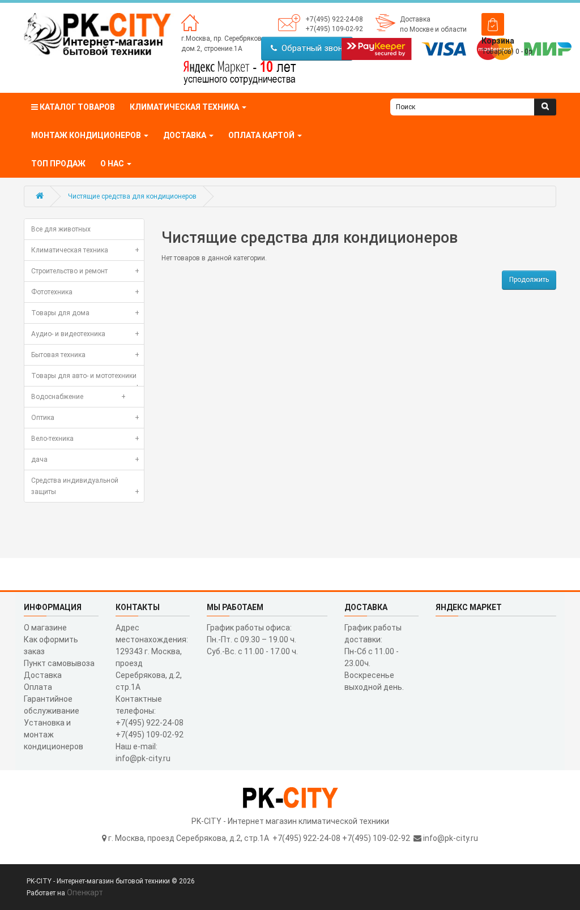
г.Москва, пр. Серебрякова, (224, 38)
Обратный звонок (314, 48)
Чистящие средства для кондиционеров (132, 196)
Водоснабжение (78, 397)
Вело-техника (85, 439)
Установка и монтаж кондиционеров (53, 734)
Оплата (38, 687)
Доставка (415, 19)
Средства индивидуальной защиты (85, 486)
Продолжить (529, 280)
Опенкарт (85, 892)
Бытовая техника (85, 355)
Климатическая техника (85, 250)
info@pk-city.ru (450, 838)
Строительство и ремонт (85, 271)
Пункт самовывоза (59, 663)
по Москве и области (433, 29)
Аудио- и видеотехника (85, 334)
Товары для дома (85, 313)
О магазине (45, 627)
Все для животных (61, 229)
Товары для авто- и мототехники (85, 379)
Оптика (85, 418)
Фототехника (85, 292)
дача (85, 459)
